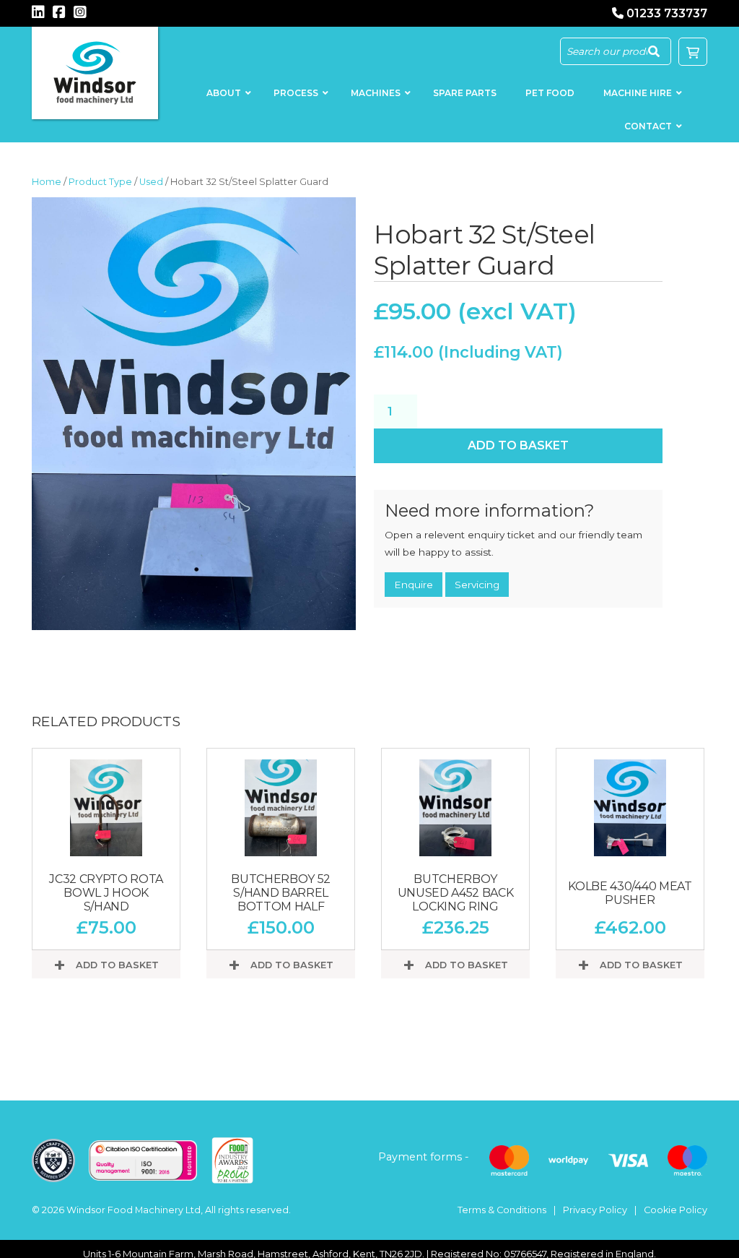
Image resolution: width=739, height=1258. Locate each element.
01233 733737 (666, 13)
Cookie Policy (675, 1210)
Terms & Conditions (502, 1210)
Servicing (477, 584)
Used (151, 181)
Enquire (413, 584)
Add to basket (518, 445)
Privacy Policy (595, 1210)
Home (46, 181)
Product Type (100, 181)
